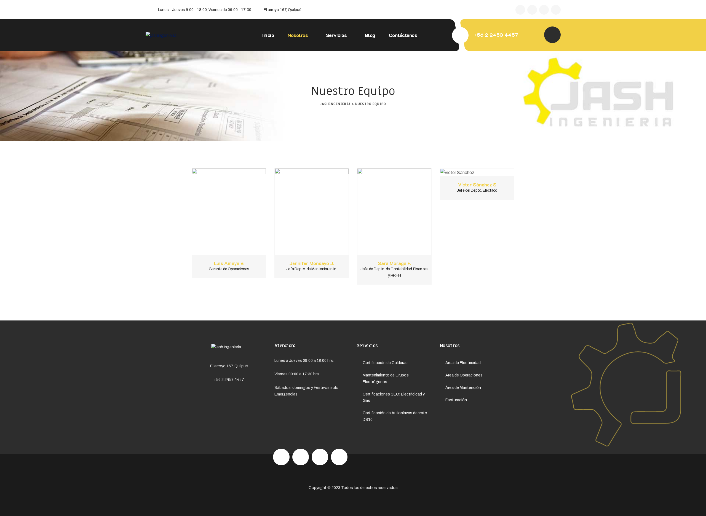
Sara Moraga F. (394, 263)
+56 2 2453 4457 (496, 34)
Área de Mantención (463, 388)
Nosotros (298, 35)
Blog (370, 35)
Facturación (456, 400)
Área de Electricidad (463, 363)
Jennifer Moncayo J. (311, 263)
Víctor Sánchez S (477, 184)
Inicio (268, 35)
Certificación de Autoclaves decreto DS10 (395, 416)
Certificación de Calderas (385, 363)
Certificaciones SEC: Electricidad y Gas (394, 397)
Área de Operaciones (464, 375)
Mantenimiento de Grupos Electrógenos (386, 378)
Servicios (336, 35)
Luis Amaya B (229, 263)
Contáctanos (403, 35)
